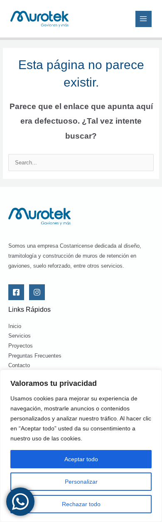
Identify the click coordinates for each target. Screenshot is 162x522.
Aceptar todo (81, 459)
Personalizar (81, 481)
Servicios (19, 336)
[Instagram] (37, 292)
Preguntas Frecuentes (34, 356)
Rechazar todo (81, 504)
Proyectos (20, 346)
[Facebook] (16, 292)
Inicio (14, 326)
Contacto (19, 365)
